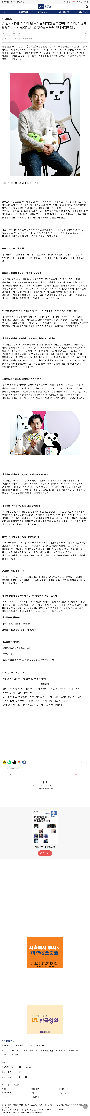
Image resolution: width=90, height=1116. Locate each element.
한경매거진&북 (7, 2)
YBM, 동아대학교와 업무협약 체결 (20, 692)
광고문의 (24, 1051)
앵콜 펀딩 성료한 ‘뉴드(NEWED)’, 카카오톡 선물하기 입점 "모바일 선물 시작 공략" (43, 696)
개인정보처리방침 (46, 1051)
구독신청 (14, 1051)
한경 (7, 1046)
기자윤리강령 (61, 1051)
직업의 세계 (43, 12)
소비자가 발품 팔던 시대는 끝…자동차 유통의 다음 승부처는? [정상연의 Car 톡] (41, 688)
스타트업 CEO (63, 12)
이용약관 (33, 1051)
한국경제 (5, 1089)
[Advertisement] (45, 898)
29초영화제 (35, 1097)
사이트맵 (14, 1054)
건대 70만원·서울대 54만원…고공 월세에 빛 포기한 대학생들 (32, 704)
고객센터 (5, 1054)
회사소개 (5, 1051)
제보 (73, 2)
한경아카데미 (7, 1093)
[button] (86, 2)
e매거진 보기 (45, 853)
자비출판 (67, 2)
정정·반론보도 (74, 1051)
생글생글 (62, 1093)
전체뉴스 (5, 12)
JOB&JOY (8, 19)
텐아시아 (34, 1093)
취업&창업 (23, 12)
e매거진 (79, 2)
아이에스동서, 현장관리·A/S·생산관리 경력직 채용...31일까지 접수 (35, 700)
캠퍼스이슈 (83, 12)
